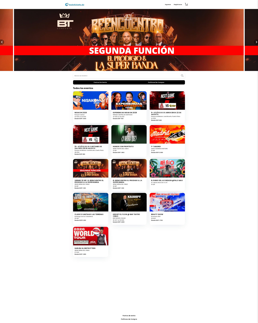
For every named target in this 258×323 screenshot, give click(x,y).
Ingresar (168, 4)
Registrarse (178, 4)
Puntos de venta (129, 316)
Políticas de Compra (129, 319)
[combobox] (129, 75)
